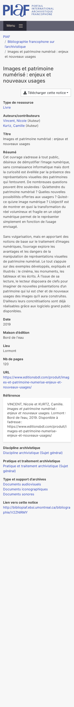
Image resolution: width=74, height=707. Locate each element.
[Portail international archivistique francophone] (37, 10)
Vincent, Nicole (15, 121)
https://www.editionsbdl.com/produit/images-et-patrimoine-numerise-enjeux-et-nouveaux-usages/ (36, 382)
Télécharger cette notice (46, 93)
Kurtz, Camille (14, 126)
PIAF (6, 37)
